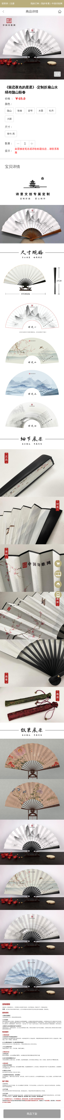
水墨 (41, 110)
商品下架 (32, 1113)
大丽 (9, 119)
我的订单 (35, 3)
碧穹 (30, 110)
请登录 (5, 3)
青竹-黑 (11, 133)
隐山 (9, 110)
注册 (12, 3)
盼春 (20, 110)
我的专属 (45, 3)
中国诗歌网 (57, 3)
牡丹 (51, 110)
